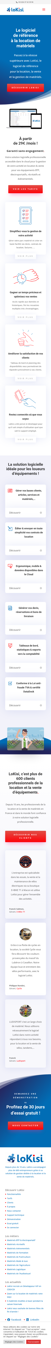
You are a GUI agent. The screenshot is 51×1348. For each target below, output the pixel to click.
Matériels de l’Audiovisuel (19, 1273)
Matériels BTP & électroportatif (21, 1240)
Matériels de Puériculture (18, 1257)
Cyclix (19, 988)
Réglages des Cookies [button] (14, 1342)
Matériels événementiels (18, 1248)
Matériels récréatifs (16, 1244)
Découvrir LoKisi (25, 88)
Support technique (15, 1215)
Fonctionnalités (14, 1194)
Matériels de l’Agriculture (18, 1265)
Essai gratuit (12, 1223)
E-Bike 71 (21, 911)
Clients (10, 1202)
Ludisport (21, 1061)
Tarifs (9, 1198)
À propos (11, 1206)
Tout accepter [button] (33, 1342)
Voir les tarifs (25, 189)
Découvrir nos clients (25, 836)
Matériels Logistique (16, 1269)
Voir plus (25, 256)
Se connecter (13, 1227)
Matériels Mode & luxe (17, 1261)
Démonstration (14, 1219)
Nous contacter (26, 1125)
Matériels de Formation (17, 1252)
